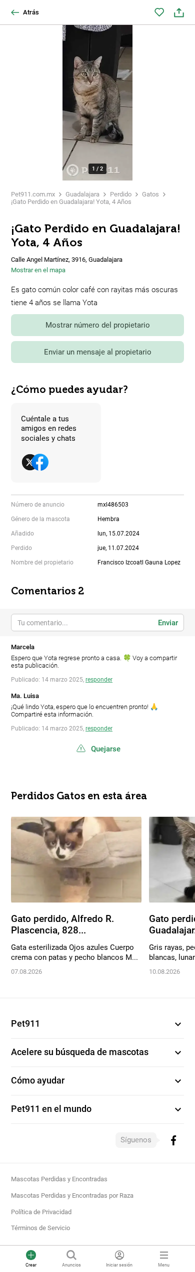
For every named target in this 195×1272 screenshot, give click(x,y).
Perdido (121, 194)
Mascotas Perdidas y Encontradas (59, 1179)
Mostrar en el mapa (38, 270)
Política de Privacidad (41, 1212)
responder (99, 679)
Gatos (150, 194)
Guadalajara (83, 194)
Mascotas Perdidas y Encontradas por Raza (72, 1195)
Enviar (168, 622)
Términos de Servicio (40, 1228)
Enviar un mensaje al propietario (98, 352)
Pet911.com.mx (33, 194)
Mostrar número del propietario (98, 325)
